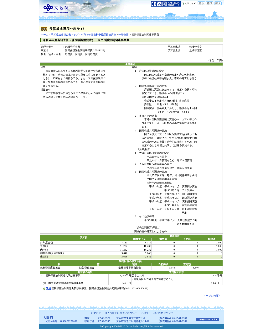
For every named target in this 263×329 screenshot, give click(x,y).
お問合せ (96, 313)
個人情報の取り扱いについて (121, 313)
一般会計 (123, 34)
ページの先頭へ (212, 295)
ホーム (44, 34)
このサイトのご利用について (157, 313)
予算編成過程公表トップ (64, 34)
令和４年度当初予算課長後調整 (98, 34)
